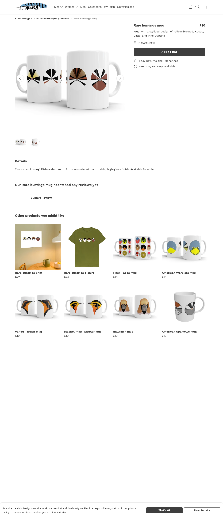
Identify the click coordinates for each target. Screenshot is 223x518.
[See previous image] (20, 78)
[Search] (197, 6)
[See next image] (120, 78)
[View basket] (204, 6)
